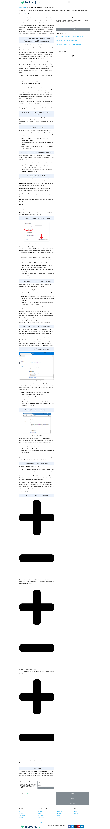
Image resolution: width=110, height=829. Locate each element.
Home (20, 7)
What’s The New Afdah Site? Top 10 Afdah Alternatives (69, 36)
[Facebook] (69, 826)
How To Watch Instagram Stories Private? (66, 40)
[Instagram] (75, 826)
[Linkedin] (82, 826)
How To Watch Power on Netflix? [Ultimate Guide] (68, 44)
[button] (72, 793)
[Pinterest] (78, 826)
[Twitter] (72, 826)
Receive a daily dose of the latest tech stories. (67, 27)
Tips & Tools (24, 7)
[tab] (36, 542)
